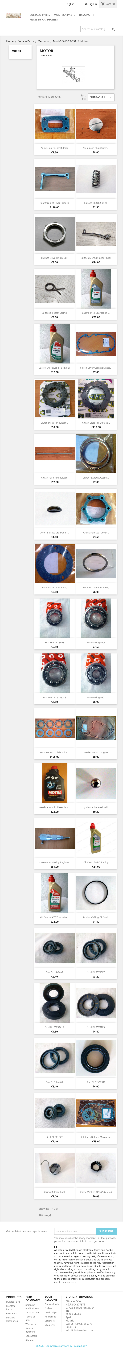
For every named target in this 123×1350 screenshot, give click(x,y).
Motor (16, 51)
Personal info (52, 1304)
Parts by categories (43, 19)
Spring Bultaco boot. (55, 1191)
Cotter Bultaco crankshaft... (54, 532)
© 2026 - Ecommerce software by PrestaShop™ (61, 1345)
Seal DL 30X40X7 (54, 1082)
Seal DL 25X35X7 (96, 972)
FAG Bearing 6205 (96, 642)
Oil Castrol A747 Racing (96, 862)
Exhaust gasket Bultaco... (96, 587)
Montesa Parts (64, 15)
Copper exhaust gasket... (96, 477)
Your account (51, 1298)
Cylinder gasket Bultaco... (54, 587)
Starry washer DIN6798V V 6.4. (96, 1191)
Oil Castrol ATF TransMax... (54, 917)
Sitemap (29, 1340)
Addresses (50, 1316)
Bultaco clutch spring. (96, 202)
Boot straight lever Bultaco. (55, 202)
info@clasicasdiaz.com (79, 1330)
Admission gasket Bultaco (54, 147)
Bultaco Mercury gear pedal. (96, 257)
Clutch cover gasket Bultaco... (96, 367)
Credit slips (51, 1312)
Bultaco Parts (39, 15)
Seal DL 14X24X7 (54, 972)
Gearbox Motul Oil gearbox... (54, 807)
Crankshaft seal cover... (96, 532)
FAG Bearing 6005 (54, 642)
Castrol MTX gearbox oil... (96, 312)
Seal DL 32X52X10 (96, 1082)
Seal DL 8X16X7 (54, 1137)
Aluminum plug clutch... (96, 147)
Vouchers (50, 1320)
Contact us (31, 1335)
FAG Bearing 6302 (96, 697)
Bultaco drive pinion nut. (54, 257)
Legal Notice (32, 1312)
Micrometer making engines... (54, 862)
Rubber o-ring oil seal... (96, 917)
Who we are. (32, 1324)
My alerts (50, 1324)
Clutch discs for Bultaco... (54, 422)
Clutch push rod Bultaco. (54, 477)
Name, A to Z (101, 97)
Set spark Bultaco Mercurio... (96, 1137)
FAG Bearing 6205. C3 (54, 697)
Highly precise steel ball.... (96, 807)
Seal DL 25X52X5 (96, 1027)
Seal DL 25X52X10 (54, 1027)
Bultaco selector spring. (54, 312)
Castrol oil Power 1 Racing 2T (54, 367)
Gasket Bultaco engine (96, 752)
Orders (48, 1308)
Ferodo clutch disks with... (54, 752)
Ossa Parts (86, 15)
